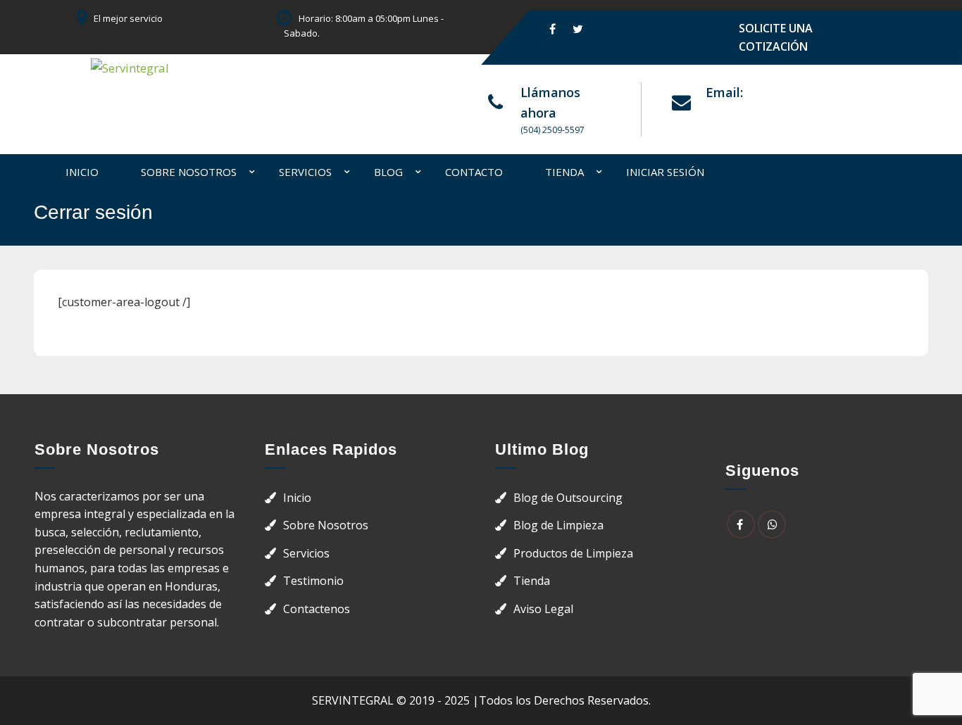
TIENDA (564, 172)
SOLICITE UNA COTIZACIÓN (776, 37)
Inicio (82, 172)
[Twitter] (578, 28)
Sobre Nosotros (189, 172)
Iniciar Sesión (665, 172)
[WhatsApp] (772, 524)
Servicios (305, 172)
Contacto (474, 172)
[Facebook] (552, 28)
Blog (388, 172)
